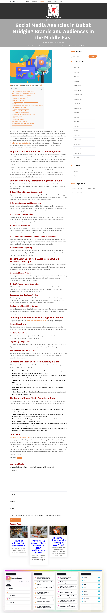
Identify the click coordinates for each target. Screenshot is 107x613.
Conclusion (14, 127)
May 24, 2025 (15, 85)
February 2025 (77, 139)
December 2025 (78, 94)
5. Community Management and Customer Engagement (26, 102)
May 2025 (76, 126)
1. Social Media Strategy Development (22, 95)
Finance (49, 1)
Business (42, 1)
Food (85, 601)
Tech (61, 1)
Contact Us (34, 1)
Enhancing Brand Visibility (20, 107)
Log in (75, 176)
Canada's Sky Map (77, 188)
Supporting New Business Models (21, 110)
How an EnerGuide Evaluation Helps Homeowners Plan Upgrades (67, 596)
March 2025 (77, 135)
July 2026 (76, 67)
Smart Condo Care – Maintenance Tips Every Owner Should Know (68, 587)
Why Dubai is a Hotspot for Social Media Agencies (23, 91)
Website (12, 508)
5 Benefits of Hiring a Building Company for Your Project (58, 541)
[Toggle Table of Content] (41, 89)
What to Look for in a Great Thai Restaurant (43, 602)
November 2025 (78, 99)
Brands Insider (53, 17)
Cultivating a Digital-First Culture (21, 112)
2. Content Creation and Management (22, 97)
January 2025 (77, 144)
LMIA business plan (90, 188)
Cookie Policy (11, 602)
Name (12, 494)
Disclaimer (11, 598)
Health (85, 591)
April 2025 (77, 130)
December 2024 (78, 148)
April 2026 (77, 81)
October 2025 (77, 103)
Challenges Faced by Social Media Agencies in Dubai (23, 114)
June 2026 (76, 72)
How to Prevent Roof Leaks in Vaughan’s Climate (43, 593)
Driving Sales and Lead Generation (21, 109)
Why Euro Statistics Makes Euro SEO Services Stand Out (44, 588)
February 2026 (77, 85)
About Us (11, 588)
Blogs (55, 1)
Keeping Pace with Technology (20, 121)
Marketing (86, 594)
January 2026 (77, 90)
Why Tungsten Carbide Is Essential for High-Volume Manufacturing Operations (44, 583)
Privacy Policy (12, 595)
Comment (13, 471)
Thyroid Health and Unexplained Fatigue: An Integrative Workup (43, 578)
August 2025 (77, 112)
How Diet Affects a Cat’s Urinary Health (18, 543)
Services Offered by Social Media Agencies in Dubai (23, 93)
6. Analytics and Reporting (20, 103)
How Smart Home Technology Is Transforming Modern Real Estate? (44, 607)
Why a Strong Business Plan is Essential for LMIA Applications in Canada (38, 546)
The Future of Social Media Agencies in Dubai (22, 125)
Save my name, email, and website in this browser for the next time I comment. (36, 515)
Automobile (86, 598)
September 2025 (78, 108)
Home (27, 1)
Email (12, 501)
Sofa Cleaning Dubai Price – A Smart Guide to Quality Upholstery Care (67, 601)
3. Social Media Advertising (20, 98)
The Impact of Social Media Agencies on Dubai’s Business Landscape (27, 105)
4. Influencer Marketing (19, 100)
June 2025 (76, 121)
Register (76, 171)
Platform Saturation (18, 117)
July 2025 (76, 117)
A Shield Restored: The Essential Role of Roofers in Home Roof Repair (68, 592)
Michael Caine (25, 85)
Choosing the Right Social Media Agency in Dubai (23, 123)
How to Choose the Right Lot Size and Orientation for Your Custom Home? (68, 606)
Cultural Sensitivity (18, 116)
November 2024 (78, 153)
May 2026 (76, 76)
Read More (18, 531)
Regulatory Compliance (19, 119)
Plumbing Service (77, 192)
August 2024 (77, 157)
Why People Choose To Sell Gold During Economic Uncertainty (45, 597)
